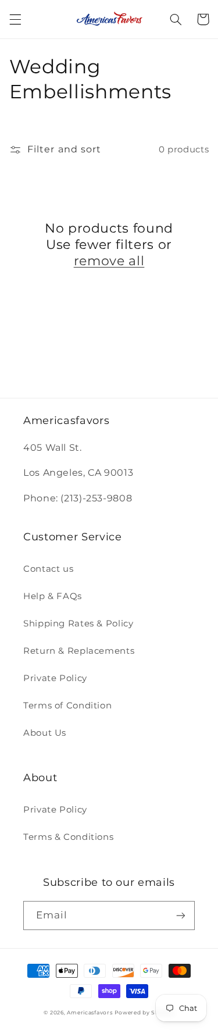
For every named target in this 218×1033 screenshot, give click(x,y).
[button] (15, 19)
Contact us (48, 569)
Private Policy (55, 678)
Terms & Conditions (68, 837)
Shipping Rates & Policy (78, 623)
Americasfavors (89, 1013)
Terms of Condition (67, 705)
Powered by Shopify (144, 1013)
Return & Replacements (78, 651)
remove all (109, 261)
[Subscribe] (180, 915)
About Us (44, 733)
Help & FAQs (52, 596)
